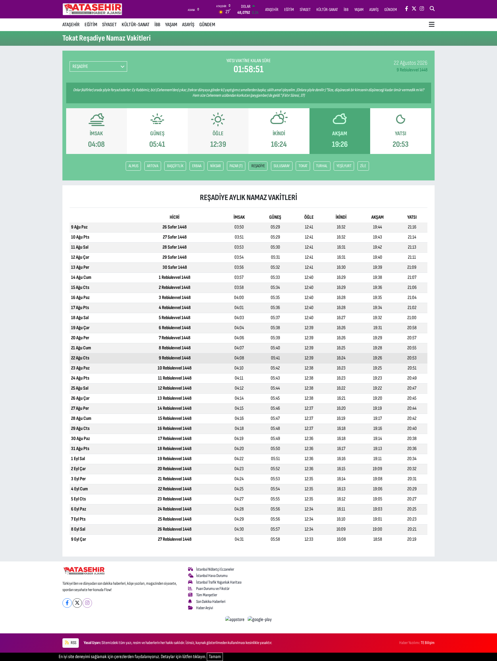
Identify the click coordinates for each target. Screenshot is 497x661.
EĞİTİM (91, 25)
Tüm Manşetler (206, 595)
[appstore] (235, 619)
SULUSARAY (282, 165)
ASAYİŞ (188, 25)
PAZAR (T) (236, 165)
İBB (157, 25)
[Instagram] (87, 603)
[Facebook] (67, 603)
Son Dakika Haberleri (210, 601)
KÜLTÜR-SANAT (136, 25)
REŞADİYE (258, 165)
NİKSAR (215, 165)
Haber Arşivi (204, 607)
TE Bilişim (428, 642)
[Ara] (432, 9)
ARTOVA (152, 165)
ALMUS (133, 165)
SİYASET (109, 25)
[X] (77, 603)
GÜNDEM (207, 25)
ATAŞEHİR (71, 25)
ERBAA (196, 165)
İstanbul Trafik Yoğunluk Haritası (219, 582)
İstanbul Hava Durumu (212, 575)
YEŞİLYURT (344, 165)
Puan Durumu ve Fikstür (213, 588)
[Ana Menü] (432, 24)
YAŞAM (171, 25)
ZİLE (363, 165)
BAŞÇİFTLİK (175, 165)
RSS (73, 642)
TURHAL (322, 165)
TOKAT (303, 165)
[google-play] (259, 619)
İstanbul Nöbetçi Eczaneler (215, 569)
